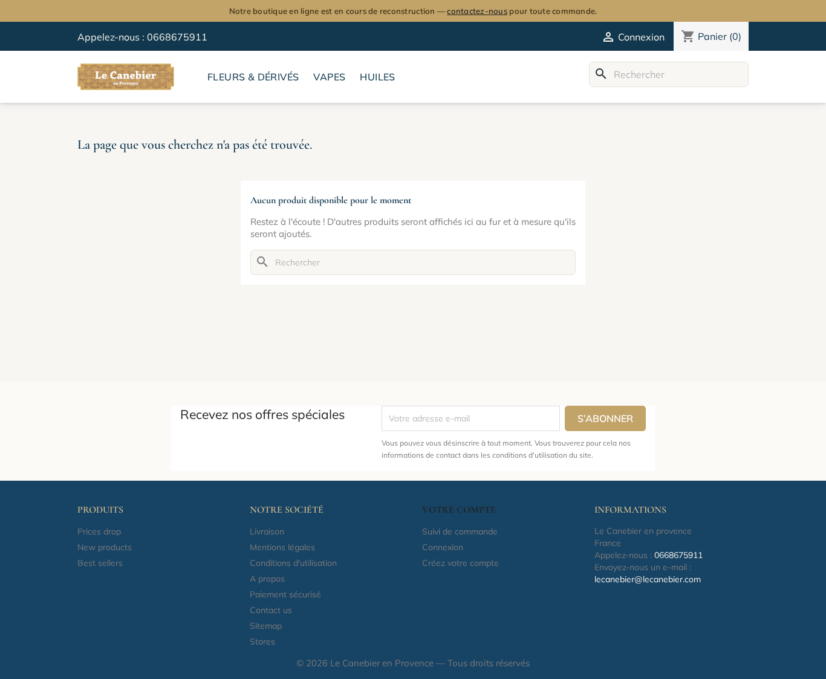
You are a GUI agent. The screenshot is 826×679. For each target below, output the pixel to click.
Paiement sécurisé (285, 594)
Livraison (267, 531)
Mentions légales (282, 547)
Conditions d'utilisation (293, 562)
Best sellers (100, 562)
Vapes (329, 77)
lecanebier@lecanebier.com (647, 579)
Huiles (377, 77)
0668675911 (177, 37)
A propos (267, 578)
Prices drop (99, 531)
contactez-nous (477, 11)
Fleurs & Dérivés (253, 77)
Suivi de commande (460, 531)
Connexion (442, 547)
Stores (262, 641)
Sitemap (266, 625)
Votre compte (459, 510)
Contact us (271, 610)
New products (104, 547)
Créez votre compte (460, 562)
